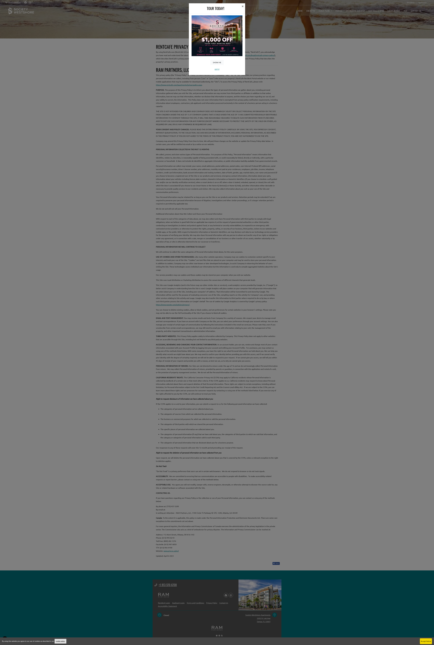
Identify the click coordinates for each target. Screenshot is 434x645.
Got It (217, 69)
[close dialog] (243, 6)
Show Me (217, 62)
